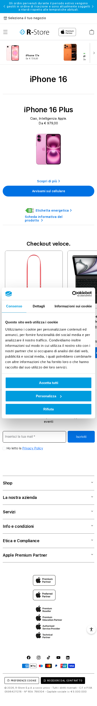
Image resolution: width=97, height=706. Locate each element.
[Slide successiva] (93, 52)
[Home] (34, 32)
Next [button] (92, 6)
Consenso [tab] (14, 306)
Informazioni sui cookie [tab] (73, 306)
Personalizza (46, 396)
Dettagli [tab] (39, 306)
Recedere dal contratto (65, 680)
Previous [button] (4, 6)
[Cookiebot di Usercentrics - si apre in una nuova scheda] (72, 294)
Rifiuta (48, 409)
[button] (5, 32)
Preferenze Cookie (24, 680)
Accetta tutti (48, 383)
